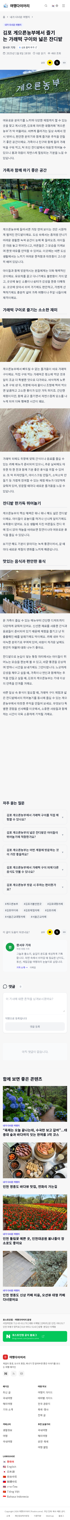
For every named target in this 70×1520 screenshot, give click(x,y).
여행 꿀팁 (43, 1447)
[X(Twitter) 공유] (57, 63)
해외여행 (7, 1403)
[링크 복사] (64, 63)
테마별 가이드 (45, 1398)
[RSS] (14, 1373)
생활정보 (7, 1430)
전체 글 (42, 1415)
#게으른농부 (11, 904)
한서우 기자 (9, 47)
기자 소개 (8, 1409)
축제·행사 (43, 1409)
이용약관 (37, 1515)
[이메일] (21, 1373)
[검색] (46, 5)
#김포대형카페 (55, 904)
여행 (5, 1436)
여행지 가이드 (45, 1392)
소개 (8, 1515)
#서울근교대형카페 (15, 916)
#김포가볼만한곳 (33, 904)
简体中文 (10, 1476)
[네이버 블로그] (6, 1373)
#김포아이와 (11, 910)
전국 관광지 (44, 1403)
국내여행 (7, 1398)
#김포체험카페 (31, 910)
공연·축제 (43, 1441)
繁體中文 (10, 1481)
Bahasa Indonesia (16, 1496)
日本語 (9, 1471)
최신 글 (7, 1392)
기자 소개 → (22, 967)
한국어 (8, 1461)
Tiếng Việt (11, 1491)
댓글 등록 (35, 1026)
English (9, 1466)
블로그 (61, 1515)
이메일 (33, 967)
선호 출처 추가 (26, 47)
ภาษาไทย (10, 1486)
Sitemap (50, 1515)
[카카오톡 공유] (50, 63)
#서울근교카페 (38, 916)
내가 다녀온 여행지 (20, 17)
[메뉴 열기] (63, 5)
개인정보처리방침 (22, 1515)
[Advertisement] (35, 757)
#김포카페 (50, 910)
